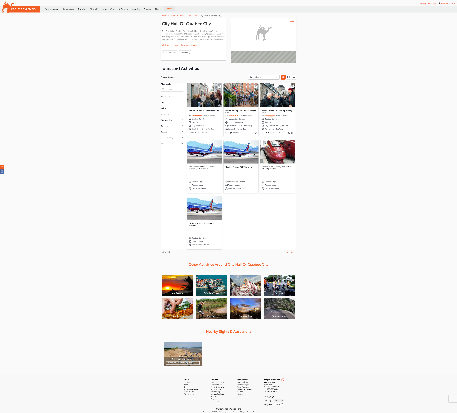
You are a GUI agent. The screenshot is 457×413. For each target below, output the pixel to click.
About (158, 9)
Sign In (452, 3)
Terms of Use (189, 392)
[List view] (294, 77)
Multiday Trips (216, 389)
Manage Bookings (217, 394)
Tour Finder (215, 401)
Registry (214, 399)
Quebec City (192, 16)
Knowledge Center (191, 389)
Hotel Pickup (215, 392)
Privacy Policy (189, 394)
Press (186, 385)
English (277, 404)
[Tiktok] (273, 396)
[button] (2, 167)
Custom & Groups (119, 9)
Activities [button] (67, 9)
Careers (240, 392)
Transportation (216, 385)
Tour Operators (243, 387)
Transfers (82, 9)
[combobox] (278, 404)
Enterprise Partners (244, 389)
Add (291, 21)
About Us (187, 382)
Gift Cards (214, 396)
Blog (186, 387)
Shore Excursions (98, 9)
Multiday (136, 9)
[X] (268, 396)
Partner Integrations (244, 385)
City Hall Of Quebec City (210, 16)
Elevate (147, 9)
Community (241, 394)
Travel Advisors (243, 382)
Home (164, 16)
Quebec (181, 16)
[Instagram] (270, 396)
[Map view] (288, 77)
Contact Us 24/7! (270, 391)
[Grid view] (283, 77)
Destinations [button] (51, 9)
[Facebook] (265, 396)
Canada (172, 16)
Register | (445, 3)
